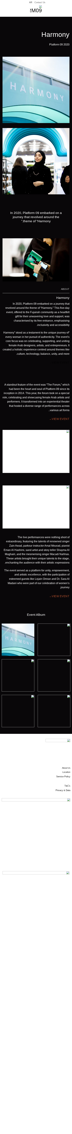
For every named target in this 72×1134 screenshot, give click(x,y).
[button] (67, 11)
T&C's (67, 786)
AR (30, 2)
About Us (66, 768)
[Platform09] (36, 11)
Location (66, 772)
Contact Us (39, 2)
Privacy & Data (63, 790)
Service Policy (63, 776)
